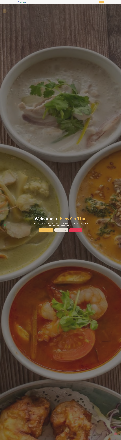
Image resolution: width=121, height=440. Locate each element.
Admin (101, 2)
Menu (60, 2)
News (70, 2)
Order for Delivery (61, 230)
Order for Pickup (76, 230)
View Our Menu (45, 230)
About (65, 2)
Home (55, 2)
